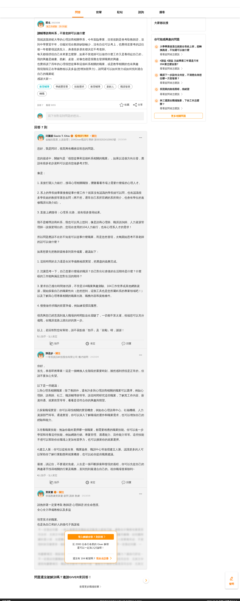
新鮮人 (110, 86)
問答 (78, 12)
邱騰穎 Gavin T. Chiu (58, 135)
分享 (140, 104)
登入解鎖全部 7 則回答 (90, 536)
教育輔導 (44, 86)
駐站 (120, 12)
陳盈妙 (49, 353)
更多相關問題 (178, 115)
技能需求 (79, 86)
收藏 (126, 104)
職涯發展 (125, 86)
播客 (162, 12)
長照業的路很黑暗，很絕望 (174, 89)
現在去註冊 (102, 558)
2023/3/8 (55, 23)
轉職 (42, 93)
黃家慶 (49, 492)
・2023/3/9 (121, 139)
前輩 (99, 12)
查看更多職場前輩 (89, 586)
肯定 (92, 343)
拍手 (56, 343)
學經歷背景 (62, 86)
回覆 (128, 343)
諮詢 (141, 12)
